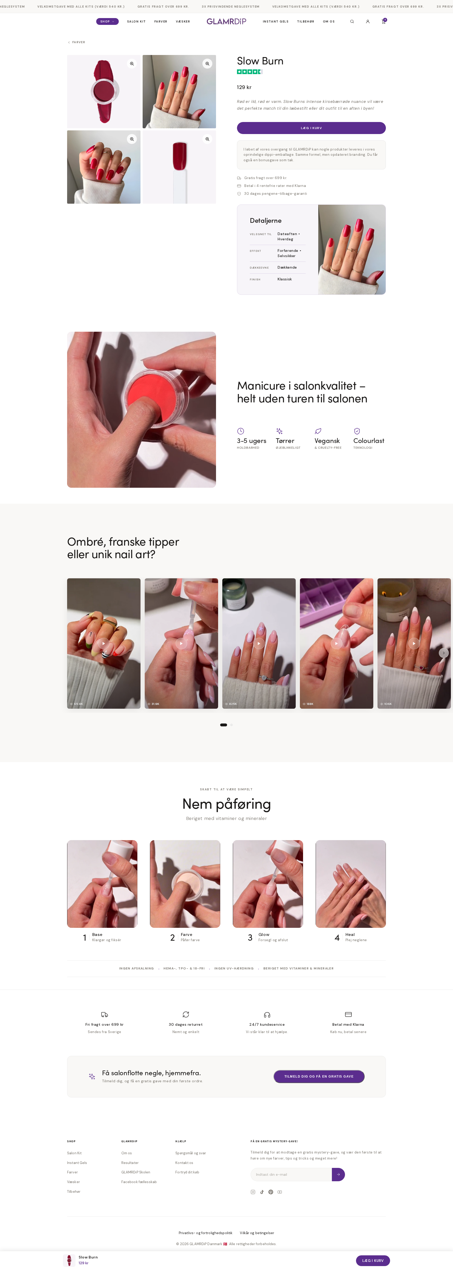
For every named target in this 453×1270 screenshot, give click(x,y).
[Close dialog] (278, 560)
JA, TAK (226, 678)
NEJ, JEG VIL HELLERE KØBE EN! (226, 695)
